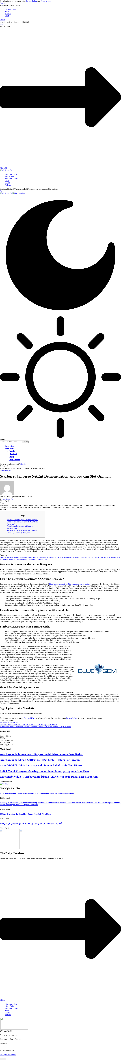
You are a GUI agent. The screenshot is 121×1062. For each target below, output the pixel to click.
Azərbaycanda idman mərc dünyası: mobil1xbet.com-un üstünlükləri (41, 754)
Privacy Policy (31, 1)
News (7, 11)
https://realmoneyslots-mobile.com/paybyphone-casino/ (69, 584)
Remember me (8, 1051)
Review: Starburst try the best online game (22, 520)
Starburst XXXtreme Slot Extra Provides (22, 530)
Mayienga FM (8, 499)
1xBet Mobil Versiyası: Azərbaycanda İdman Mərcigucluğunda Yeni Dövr (44, 771)
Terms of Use (46, 1)
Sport (7, 16)
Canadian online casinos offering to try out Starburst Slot (92, 557)
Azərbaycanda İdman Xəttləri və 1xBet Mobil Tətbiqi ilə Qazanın (40, 759)
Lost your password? (8, 1055)
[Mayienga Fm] (12, 193)
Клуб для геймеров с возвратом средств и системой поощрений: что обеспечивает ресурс (38, 793)
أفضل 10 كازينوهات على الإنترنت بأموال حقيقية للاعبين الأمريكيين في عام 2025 (31, 823)
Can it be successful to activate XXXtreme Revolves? (51, 557)
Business (8, 14)
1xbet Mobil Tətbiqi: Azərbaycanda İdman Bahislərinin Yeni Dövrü (41, 765)
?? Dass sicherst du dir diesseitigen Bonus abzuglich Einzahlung (25, 814)
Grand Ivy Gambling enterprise (18, 532)
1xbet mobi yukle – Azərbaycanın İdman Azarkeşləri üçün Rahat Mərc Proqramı (49, 776)
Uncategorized (10, 9)
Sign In (23, 464)
